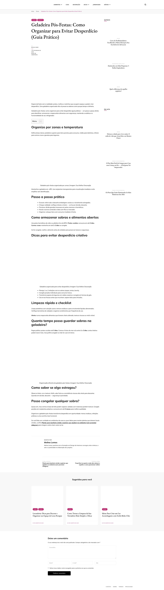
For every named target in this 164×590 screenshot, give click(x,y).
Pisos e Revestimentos (118, 161)
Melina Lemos (34, 47)
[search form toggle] (145, 4)
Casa (67, 4)
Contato (108, 586)
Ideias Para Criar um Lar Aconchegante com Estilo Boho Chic (116, 514)
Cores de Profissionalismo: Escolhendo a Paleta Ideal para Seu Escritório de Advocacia (118, 43)
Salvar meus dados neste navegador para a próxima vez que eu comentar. (72, 568)
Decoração (76, 4)
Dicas (85, 4)
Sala (123, 63)
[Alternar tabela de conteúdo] (40, 121)
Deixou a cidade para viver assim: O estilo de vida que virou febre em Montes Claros (118, 136)
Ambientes (57, 4)
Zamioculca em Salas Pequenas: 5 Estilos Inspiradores (118, 67)
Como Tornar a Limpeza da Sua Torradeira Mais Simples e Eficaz (79, 514)
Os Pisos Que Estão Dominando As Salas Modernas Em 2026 (118, 193)
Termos (121, 586)
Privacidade (129, 586)
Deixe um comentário (36, 54)
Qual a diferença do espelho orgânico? (118, 90)
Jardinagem (96, 4)
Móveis (106, 4)
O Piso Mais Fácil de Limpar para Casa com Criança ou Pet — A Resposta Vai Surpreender (118, 165)
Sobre (115, 586)
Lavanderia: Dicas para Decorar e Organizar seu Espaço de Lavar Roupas (47, 514)
